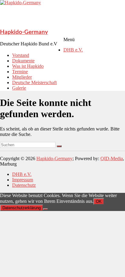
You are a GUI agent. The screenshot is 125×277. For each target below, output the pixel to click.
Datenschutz (24, 185)
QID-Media (111, 158)
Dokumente (23, 60)
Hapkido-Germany (24, 32)
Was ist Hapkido (28, 66)
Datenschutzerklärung (21, 208)
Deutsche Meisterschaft (34, 82)
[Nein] (45, 209)
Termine (20, 71)
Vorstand (20, 55)
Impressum (22, 179)
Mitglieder (22, 77)
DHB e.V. (73, 49)
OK (99, 201)
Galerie (19, 88)
